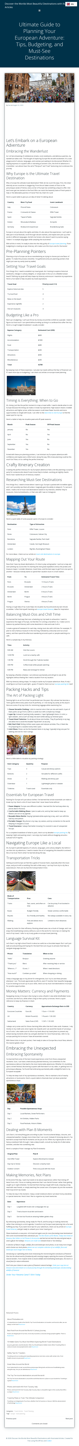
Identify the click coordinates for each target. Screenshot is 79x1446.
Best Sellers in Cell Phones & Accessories (26, 1238)
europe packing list (62, 684)
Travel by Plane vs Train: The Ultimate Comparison (25, 1398)
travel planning (20, 1414)
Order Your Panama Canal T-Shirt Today (23, 1274)
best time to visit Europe (53, 413)
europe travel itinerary (45, 609)
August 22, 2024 (18, 105)
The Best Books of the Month (48, 1236)
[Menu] (39, 10)
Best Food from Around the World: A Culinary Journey (26, 1330)
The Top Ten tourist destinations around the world (25, 1375)
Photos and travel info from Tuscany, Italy (22, 1387)
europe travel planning (58, 243)
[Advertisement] (39, 122)
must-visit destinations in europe (48, 554)
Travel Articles (18, 1411)
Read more (22, 1324)
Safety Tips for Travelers (16, 1353)
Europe (13, 1414)
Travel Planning (29, 1411)
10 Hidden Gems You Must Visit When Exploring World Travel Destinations (34, 1342)
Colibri (49, 1441)
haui (9, 105)
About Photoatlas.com (15, 1319)
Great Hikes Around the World (18, 1364)
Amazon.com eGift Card (33, 1241)
